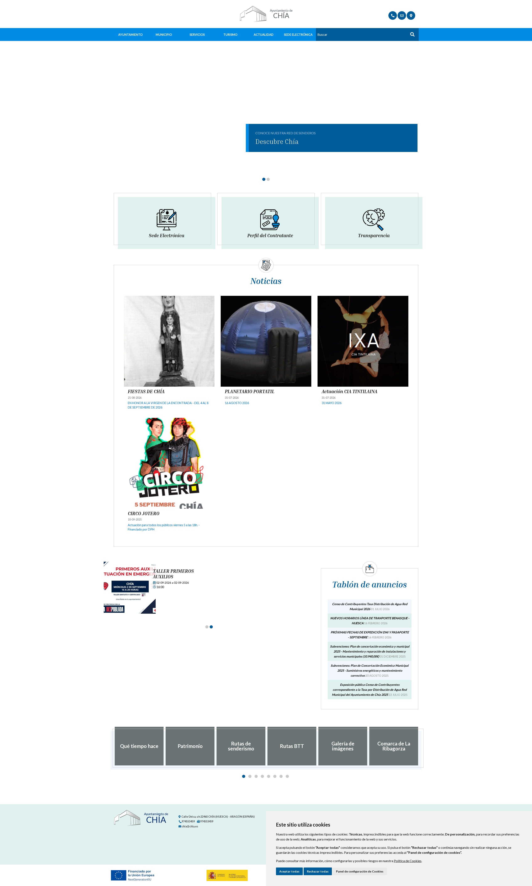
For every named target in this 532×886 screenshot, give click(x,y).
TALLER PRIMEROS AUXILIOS (173, 573)
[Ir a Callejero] (411, 15)
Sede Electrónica (298, 34)
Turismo (230, 34)
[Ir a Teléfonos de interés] (392, 15)
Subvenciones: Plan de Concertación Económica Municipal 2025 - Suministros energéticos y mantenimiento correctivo (370, 670)
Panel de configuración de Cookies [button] (359, 871)
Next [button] (421, 746)
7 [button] (281, 776)
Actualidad (263, 34)
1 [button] (243, 776)
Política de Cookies (407, 861)
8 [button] (287, 776)
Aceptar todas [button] (289, 871)
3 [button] (256, 776)
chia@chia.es (189, 826)
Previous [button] (110, 746)
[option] (139, 746)
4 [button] (262, 776)
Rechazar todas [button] (318, 871)
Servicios (197, 34)
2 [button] (249, 776)
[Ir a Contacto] (402, 15)
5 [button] (268, 776)
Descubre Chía (277, 141)
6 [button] (274, 776)
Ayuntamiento (130, 34)
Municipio (164, 34)
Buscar (411, 36)
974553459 (188, 821)
